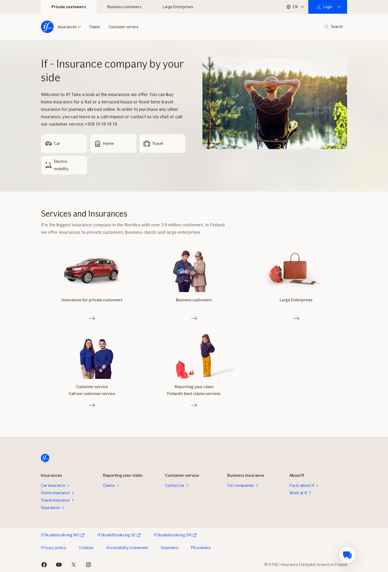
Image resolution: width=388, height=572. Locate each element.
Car (57, 143)
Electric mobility (61, 165)
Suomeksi (169, 547)
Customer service (123, 27)
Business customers (124, 6)
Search (337, 27)
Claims (94, 27)
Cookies (86, 547)
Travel (157, 143)
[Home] (47, 27)
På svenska (200, 547)
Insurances (67, 27)
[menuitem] (347, 555)
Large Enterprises (178, 6)
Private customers (68, 6)
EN (295, 6)
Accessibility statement (127, 547)
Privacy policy (53, 547)
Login (327, 6)
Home (108, 143)
